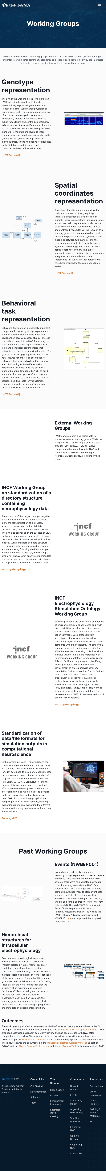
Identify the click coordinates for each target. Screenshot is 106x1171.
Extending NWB (75, 1129)
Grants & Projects (94, 1102)
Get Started (36, 1086)
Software (35, 1097)
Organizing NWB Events (76, 1111)
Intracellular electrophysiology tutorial (67, 1042)
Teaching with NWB (75, 1120)
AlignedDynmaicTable (66, 1046)
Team (33, 1102)
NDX (14, 818)
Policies (54, 1095)
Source (6, 818)
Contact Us (76, 1153)
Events (73, 1095)
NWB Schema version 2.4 (35, 1039)
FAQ (92, 1121)
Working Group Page (14, 569)
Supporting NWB (76, 1146)
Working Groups (74, 1137)
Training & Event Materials (95, 1112)
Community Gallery (76, 1102)
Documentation (37, 1091)
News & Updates (74, 1088)
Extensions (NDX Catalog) (56, 1113)
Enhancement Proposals (57, 1103)
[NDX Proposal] (11, 155)
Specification (57, 1089)
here (69, 918)
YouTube (92, 1029)
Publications (96, 1086)
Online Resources (95, 1093)
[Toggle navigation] (100, 5)
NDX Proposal (79, 1029)
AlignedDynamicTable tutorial (34, 1046)
